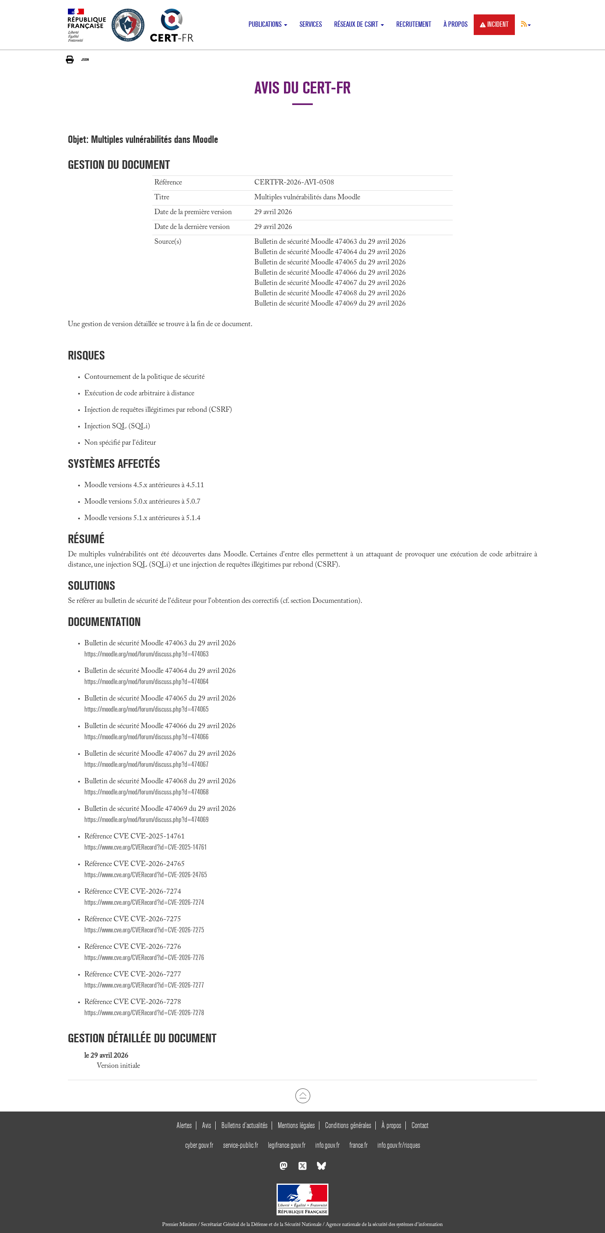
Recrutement (413, 24)
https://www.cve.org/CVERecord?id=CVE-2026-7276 (144, 957)
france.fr (358, 1145)
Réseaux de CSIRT (357, 24)
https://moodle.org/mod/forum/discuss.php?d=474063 (146, 654)
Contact (420, 1125)
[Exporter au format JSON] (85, 59)
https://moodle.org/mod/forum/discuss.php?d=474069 (146, 819)
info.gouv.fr (327, 1145)
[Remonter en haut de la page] (302, 1095)
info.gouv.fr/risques (398, 1145)
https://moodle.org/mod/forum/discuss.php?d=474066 (146, 737)
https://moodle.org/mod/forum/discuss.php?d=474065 (146, 709)
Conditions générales (348, 1125)
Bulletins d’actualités (244, 1125)
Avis (206, 1125)
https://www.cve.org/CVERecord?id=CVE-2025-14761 (145, 847)
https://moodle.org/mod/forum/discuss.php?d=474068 (146, 792)
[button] (526, 23)
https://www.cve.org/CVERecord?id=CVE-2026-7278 (144, 1013)
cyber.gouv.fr (199, 1145)
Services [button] (311, 24)
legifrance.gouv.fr (286, 1145)
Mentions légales (296, 1125)
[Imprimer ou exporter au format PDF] (70, 59)
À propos (456, 24)
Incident (498, 24)
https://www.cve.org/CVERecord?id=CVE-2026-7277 (144, 985)
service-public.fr (240, 1145)
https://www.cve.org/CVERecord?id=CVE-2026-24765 (145, 875)
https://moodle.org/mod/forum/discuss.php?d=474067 (146, 764)
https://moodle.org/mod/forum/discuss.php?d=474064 (146, 681)
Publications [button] (266, 24)
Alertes (184, 1125)
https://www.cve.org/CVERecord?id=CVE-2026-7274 (144, 902)
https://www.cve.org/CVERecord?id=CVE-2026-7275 (144, 930)
